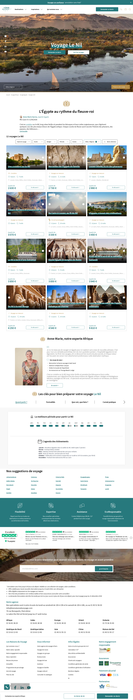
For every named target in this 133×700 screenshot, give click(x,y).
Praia (107, 477)
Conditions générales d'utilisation (79, 667)
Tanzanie (83, 489)
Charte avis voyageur (75, 660)
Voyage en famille (43, 667)
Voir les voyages (78, 52)
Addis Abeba (10, 481)
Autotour (40, 664)
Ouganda (108, 485)
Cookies (70, 675)
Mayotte (34, 485)
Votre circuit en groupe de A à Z (78, 646)
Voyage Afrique (15, 95)
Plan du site (10, 675)
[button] (7, 9)
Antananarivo (109, 481)
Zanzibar (34, 493)
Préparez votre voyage (119, 87)
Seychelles (59, 489)
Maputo (58, 485)
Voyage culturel (42, 671)
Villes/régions (10, 87)
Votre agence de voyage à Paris (47, 646)
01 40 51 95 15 (60, 632)
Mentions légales (73, 671)
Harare (58, 493)
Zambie (8, 493)
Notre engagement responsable (16, 653)
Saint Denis (84, 481)
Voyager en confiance (56, 2)
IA (68, 678)
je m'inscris (103, 569)
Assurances (72, 657)
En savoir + (54, 385)
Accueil (8, 95)
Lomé (107, 489)
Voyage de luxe (42, 660)
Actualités (9, 664)
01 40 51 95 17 (108, 632)
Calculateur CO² (73, 650)
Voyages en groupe (43, 653)
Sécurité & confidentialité (76, 653)
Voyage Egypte (23, 95)
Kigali (8, 489)
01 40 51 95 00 (84, 632)
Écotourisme (41, 657)
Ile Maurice (34, 481)
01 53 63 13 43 (12, 632)
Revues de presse (12, 660)
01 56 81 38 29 (79, 696)
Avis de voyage (11, 671)
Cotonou (34, 477)
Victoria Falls (60, 477)
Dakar (33, 489)
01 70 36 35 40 (108, 623)
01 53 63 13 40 (36, 632)
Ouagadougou (85, 477)
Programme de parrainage (15, 667)
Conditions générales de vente (78, 664)
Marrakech (9, 485)
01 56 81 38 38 (36, 623)
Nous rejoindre (11, 657)
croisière (29, 124)
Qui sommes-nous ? (12, 646)
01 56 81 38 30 (60, 623)
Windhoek (83, 485)
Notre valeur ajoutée (13, 650)
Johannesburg (11, 477)
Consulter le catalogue (44, 675)
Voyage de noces (42, 650)
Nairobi (58, 481)
